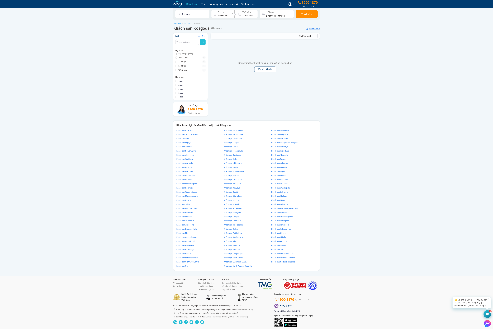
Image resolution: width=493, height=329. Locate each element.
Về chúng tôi (178, 283)
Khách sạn (192, 4)
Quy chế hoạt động (205, 286)
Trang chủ (177, 23)
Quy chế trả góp (228, 289)
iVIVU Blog (177, 286)
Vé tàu (245, 4)
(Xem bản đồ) (248, 310)
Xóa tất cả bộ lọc (265, 69)
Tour (203, 4)
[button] (471, 302)
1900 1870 (195, 109)
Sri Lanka (188, 23)
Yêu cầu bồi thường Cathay (233, 286)
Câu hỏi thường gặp (206, 289)
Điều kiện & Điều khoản (207, 283)
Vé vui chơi (232, 4)
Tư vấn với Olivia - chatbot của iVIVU (287, 311)
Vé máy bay (216, 4)
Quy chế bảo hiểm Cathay (232, 283)
